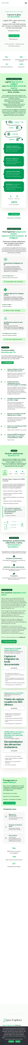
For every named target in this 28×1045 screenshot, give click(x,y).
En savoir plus (14, 668)
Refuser (18, 1041)
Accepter (11, 1041)
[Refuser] (2, 1043)
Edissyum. (18, 1025)
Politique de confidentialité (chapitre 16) (14, 1037)
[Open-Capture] (5, 3)
